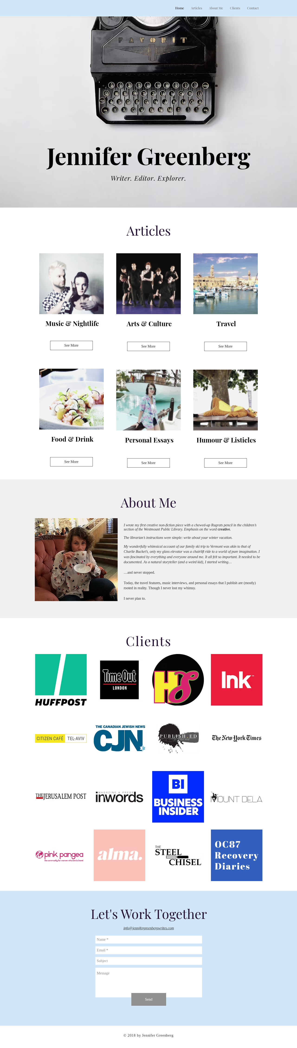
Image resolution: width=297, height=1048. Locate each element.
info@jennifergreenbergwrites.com (148, 928)
